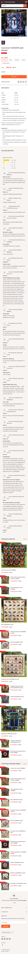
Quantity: (3, 71)
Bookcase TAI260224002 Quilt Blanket (17, 475)
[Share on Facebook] (18, 82)
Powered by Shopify (5, 951)
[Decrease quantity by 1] (7, 71)
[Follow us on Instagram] (7, 939)
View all (25, 539)
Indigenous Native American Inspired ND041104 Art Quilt (16, 687)
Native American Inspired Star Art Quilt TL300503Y (18, 752)
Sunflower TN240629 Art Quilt (15, 198)
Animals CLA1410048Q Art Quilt (15, 514)
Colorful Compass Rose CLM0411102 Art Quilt (15, 741)
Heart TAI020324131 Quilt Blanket (16, 228)
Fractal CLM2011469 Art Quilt (17, 696)
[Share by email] (26, 82)
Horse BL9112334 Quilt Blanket (15, 250)
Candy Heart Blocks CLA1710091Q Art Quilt (18, 852)
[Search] (25, 5)
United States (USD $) (6, 932)
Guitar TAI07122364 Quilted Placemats (17, 172)
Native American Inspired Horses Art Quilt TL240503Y (17, 577)
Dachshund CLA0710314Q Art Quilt (18, 883)
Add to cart (14, 76)
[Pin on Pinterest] (21, 82)
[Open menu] (2, 2)
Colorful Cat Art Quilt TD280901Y (8, 570)
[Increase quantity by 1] (16, 71)
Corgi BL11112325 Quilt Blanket (15, 526)
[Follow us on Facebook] (2, 939)
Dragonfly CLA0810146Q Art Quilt (9, 733)
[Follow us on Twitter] (5, 939)
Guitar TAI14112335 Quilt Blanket (16, 309)
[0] (25, 2)
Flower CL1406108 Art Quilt (16, 642)
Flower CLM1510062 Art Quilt (17, 862)
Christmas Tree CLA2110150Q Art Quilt (10, 679)
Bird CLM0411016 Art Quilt (7, 624)
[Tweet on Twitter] (23, 82)
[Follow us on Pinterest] (10, 939)
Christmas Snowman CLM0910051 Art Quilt (18, 632)
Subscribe (5, 926)
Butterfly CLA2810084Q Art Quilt (17, 872)
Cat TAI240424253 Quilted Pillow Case (17, 239)
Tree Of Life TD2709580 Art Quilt (15, 397)
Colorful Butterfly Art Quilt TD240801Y (16, 588)
